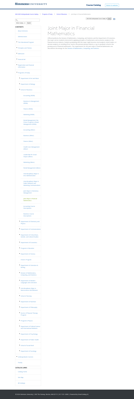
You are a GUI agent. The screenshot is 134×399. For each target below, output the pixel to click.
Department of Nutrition (28, 302)
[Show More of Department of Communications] (19, 228)
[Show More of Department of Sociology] (19, 350)
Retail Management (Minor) (31, 168)
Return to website (112, 5)
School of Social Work (27, 345)
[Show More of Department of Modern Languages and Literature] (19, 280)
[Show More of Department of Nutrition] (19, 301)
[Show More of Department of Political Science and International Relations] (19, 326)
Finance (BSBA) (28, 109)
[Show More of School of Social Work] (19, 345)
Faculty (20, 362)
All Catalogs (21, 383)
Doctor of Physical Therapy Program (29, 314)
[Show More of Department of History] (19, 253)
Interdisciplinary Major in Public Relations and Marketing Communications (31, 183)
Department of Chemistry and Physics (30, 222)
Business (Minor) (28, 135)
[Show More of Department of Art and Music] (19, 78)
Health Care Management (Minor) (31, 148)
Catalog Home (22, 372)
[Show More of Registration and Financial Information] (17, 64)
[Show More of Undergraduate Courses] (17, 356)
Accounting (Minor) (29, 130)
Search (29, 23)
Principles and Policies (25, 48)
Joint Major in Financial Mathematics (30, 199)
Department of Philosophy (29, 307)
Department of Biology (28, 84)
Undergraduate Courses (25, 357)
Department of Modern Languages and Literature (29, 281)
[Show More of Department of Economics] (19, 242)
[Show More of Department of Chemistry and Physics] (19, 221)
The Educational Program (26, 42)
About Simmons (23, 31)
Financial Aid (21, 59)
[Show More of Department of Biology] (19, 83)
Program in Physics (27, 321)
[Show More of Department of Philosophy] (19, 307)
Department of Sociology (28, 351)
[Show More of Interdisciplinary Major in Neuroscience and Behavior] (19, 288)
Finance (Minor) (28, 141)
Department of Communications (31, 229)
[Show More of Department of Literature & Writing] (19, 265)
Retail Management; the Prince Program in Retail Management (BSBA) (31, 122)
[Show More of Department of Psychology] (19, 333)
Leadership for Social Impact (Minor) (29, 155)
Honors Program (26, 260)
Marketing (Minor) (29, 162)
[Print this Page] (114, 19)
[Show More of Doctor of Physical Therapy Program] (19, 312)
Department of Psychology (29, 334)
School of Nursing (26, 296)
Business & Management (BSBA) (31, 102)
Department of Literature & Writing (29, 266)
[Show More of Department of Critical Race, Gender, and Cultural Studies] (19, 234)
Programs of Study (47, 14)
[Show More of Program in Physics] (19, 320)
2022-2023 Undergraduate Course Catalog (26, 14)
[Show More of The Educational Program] (17, 41)
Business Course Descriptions (28, 215)
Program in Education (27, 248)
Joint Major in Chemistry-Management (31, 192)
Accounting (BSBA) (29, 95)
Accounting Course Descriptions (29, 207)
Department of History (28, 254)
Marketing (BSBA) (28, 114)
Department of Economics (29, 242)
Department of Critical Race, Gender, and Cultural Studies (29, 236)
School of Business (62, 14)
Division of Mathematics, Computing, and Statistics (29, 274)
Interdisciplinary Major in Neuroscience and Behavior (29, 289)
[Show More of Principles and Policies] (17, 47)
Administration (22, 36)
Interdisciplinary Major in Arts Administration (31, 174)
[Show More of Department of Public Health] (19, 339)
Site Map (20, 377)
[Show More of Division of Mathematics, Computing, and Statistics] (19, 272)
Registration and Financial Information (26, 66)
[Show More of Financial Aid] (17, 59)
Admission (21, 53)
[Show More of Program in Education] (19, 247)
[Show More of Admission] (17, 53)
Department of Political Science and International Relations (30, 327)
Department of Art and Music (30, 78)
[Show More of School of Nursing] (19, 295)
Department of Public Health (30, 340)
